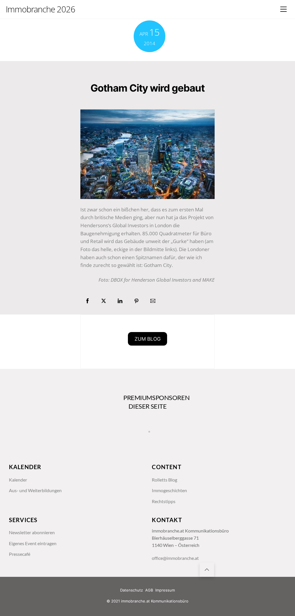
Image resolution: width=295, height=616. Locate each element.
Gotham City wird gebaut (147, 88)
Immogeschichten (169, 490)
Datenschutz (131, 590)
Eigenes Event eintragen (32, 543)
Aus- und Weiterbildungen (35, 490)
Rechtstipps (163, 501)
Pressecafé (19, 554)
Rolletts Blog (164, 479)
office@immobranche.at (175, 558)
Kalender (18, 479)
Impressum (165, 590)
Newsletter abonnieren (32, 532)
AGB (149, 590)
